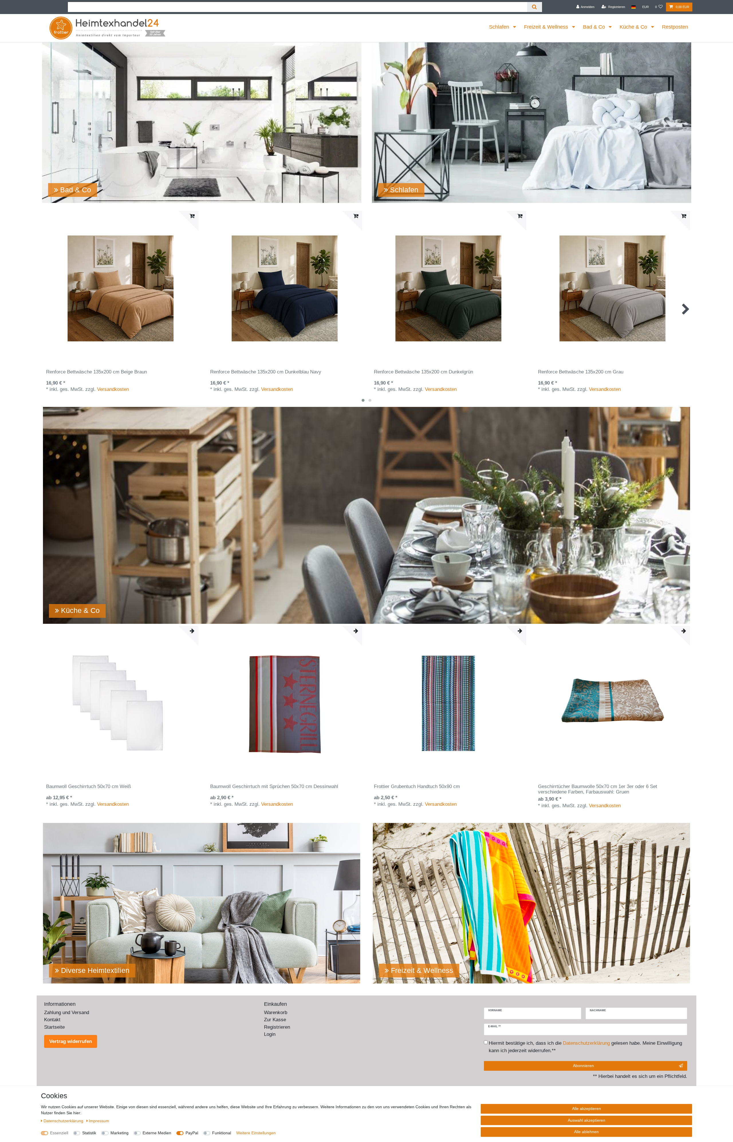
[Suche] (534, 7)
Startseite (54, 1027)
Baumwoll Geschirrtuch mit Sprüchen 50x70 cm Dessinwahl (274, 786)
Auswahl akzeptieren (586, 1120)
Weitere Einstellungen (256, 1133)
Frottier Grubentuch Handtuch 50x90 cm (417, 786)
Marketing (120, 1133)
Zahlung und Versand (66, 1012)
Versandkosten (113, 389)
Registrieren (277, 1027)
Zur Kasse (275, 1019)
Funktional (221, 1133)
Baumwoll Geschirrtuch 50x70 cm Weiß (88, 786)
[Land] (633, 7)
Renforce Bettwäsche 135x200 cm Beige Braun (96, 372)
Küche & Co (634, 27)
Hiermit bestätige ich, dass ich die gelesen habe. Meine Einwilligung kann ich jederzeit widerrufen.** (585, 1046)
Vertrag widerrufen (70, 1041)
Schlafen (500, 27)
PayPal (192, 1133)
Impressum (99, 1121)
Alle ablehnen (586, 1131)
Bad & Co (594, 27)
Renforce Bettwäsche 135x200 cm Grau (580, 372)
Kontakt (52, 1019)
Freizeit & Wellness (547, 27)
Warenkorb (275, 1012)
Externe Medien (157, 1133)
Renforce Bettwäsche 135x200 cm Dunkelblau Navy (265, 372)
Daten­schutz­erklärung (64, 1121)
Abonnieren (583, 1065)
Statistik (89, 1133)
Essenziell (59, 1133)
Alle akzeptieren (586, 1108)
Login (269, 1034)
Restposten (675, 27)
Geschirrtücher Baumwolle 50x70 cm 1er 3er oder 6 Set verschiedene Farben (597, 789)
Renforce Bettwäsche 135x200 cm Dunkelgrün (423, 372)
